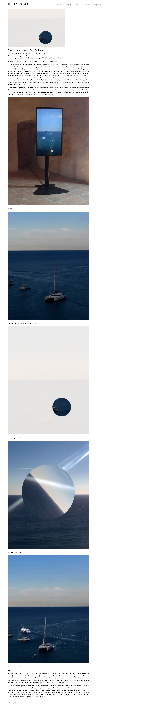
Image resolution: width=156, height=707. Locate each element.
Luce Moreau (19, 61)
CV (93, 5)
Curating (76, 5)
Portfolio (67, 5)
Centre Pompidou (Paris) (81, 78)
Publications (85, 5)
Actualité (58, 5)
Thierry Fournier (18, 3)
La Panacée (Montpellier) (18, 82)
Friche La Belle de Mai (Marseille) (49, 80)
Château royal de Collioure (75, 80)
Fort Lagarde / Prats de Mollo (22, 80)
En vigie (21, 667)
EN (103, 5)
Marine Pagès (28, 61)
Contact (98, 5)
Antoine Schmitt (39, 61)
